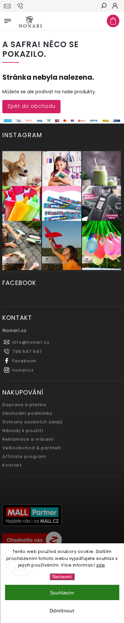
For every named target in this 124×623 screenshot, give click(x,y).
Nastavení (62, 576)
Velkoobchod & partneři (31, 448)
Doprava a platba (24, 404)
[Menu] (8, 20)
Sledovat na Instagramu (41, 262)
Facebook (24, 361)
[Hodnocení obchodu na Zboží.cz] (62, 541)
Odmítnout (62, 610)
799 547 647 (27, 351)
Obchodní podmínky (27, 413)
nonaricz (23, 370)
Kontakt (12, 465)
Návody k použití (22, 430)
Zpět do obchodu (31, 106)
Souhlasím (62, 592)
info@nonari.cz (31, 342)
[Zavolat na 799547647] (21, 6)
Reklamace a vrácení (28, 439)
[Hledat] (103, 6)
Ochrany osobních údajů (32, 422)
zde (100, 565)
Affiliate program (24, 456)
